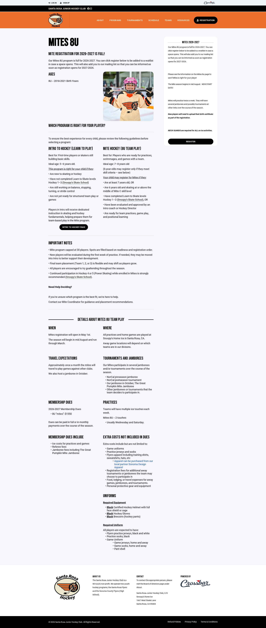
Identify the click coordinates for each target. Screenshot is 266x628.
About (100, 20)
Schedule (153, 20)
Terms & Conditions (209, 621)
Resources (183, 20)
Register (190, 141)
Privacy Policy (191, 621)
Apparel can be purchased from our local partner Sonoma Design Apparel (133, 464)
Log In (54, 3)
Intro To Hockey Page (73, 227)
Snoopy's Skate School (75, 182)
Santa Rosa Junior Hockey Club (67, 8)
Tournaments (135, 20)
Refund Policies (174, 621)
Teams (168, 20)
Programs (115, 20)
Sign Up (66, 3)
